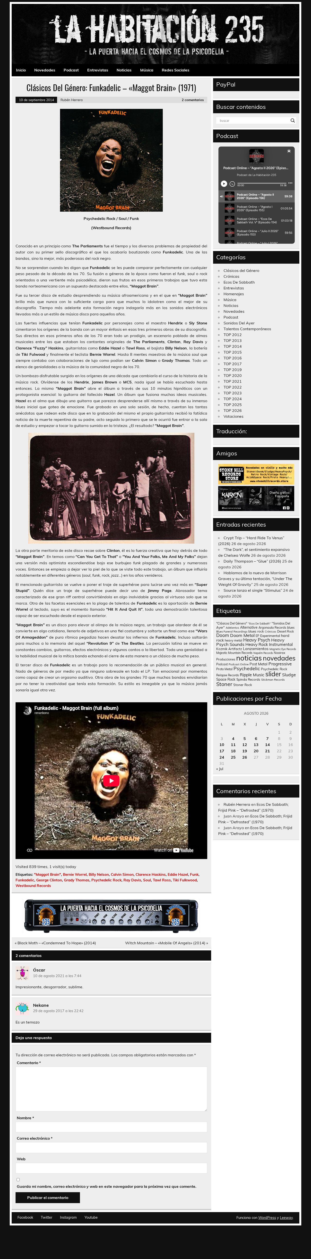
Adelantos (232, 627)
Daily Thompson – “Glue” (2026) (252, 561)
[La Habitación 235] (111, 931)
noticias (249, 657)
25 (233, 757)
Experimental (270, 636)
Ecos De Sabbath (239, 282)
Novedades (44, 70)
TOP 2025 (233, 404)
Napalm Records (263, 653)
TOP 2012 (233, 334)
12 (244, 744)
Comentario (29, 1063)
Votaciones (233, 416)
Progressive (280, 663)
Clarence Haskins (151, 874)
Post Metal (259, 664)
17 (221, 750)
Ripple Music (252, 674)
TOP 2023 (233, 393)
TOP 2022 (233, 387)
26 (244, 757)
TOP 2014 (233, 346)
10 (221, 744)
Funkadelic (25, 880)
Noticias (124, 70)
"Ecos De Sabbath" (259, 623)
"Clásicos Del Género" (231, 623)
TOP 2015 (233, 352)
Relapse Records (227, 675)
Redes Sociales (175, 70)
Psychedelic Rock (106, 880)
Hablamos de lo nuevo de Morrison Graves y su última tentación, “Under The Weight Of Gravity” (255, 578)
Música (146, 70)
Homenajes (234, 293)
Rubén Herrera (71, 100)
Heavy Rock (256, 644)
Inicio (21, 70)
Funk (194, 874)
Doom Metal (242, 635)
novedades (279, 658)
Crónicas (231, 276)
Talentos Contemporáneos (247, 328)
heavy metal (233, 640)
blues (290, 627)
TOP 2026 (233, 410)
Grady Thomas (76, 880)
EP (257, 636)
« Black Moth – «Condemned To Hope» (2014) (55, 942)
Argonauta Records (272, 627)
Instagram (68, 1217)
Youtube (91, 1217)
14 (267, 744)
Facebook (25, 1217)
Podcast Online (239, 664)
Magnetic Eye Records (282, 649)
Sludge (289, 674)
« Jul (219, 768)
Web (21, 1159)
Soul (147, 880)
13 (256, 744)
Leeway (286, 1218)
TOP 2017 (233, 363)
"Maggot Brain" (47, 874)
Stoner (224, 684)
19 (244, 750)
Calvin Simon (122, 874)
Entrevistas (97, 70)
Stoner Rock (242, 685)
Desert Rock (285, 631)
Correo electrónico (34, 1138)
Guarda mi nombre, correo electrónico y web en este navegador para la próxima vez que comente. (106, 1186)
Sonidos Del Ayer (239, 323)
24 (221, 757)
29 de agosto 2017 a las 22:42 (58, 1011)
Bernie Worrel (75, 874)
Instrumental (281, 644)
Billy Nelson (99, 874)
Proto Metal (224, 669)
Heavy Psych (256, 640)
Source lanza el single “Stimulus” (253, 590)
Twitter (46, 1217)
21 (267, 750)
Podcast (71, 70)
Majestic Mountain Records (234, 653)
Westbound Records (33, 885)
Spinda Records (248, 679)
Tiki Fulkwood (185, 880)
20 (256, 750)
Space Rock (225, 679)
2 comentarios (193, 100)
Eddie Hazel (178, 874)
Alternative (249, 627)
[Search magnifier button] (292, 120)
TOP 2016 (233, 358)
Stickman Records (273, 679)
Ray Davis (132, 880)
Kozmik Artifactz (229, 649)
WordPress (267, 1218)
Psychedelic (246, 668)
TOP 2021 (233, 381)
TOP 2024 (233, 398)
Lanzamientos (255, 648)
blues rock (256, 631)
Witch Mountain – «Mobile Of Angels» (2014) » (166, 942)
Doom (222, 635)
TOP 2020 (233, 375)
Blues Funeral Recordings (231, 631)
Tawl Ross (162, 880)
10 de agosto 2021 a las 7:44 (57, 976)
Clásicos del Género (241, 270)
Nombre (25, 1118)
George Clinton (49, 880)
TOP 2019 (233, 369)
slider (273, 674)
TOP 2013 (233, 340)
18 (233, 750)
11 (233, 744)
